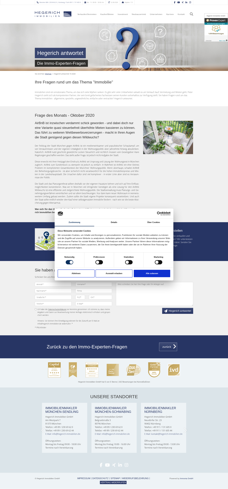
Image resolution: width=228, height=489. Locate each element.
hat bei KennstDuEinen (114, 382)
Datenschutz (100, 478)
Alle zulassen (152, 273)
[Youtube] (107, 465)
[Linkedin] (186, 2)
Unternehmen (156, 14)
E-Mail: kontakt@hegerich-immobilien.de (163, 433)
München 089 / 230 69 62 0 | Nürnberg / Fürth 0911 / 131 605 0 (60, 2)
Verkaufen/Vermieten (87, 14)
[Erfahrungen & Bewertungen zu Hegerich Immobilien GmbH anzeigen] (216, 27)
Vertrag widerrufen (113, 482)
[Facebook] (174, 2)
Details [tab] (114, 222)
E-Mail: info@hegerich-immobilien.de (62, 433)
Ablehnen (76, 273)
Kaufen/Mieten (107, 14)
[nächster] (185, 430)
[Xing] (182, 2)
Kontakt (181, 14)
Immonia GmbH (186, 478)
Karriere (170, 14)
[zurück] (43, 430)
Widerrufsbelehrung (135, 478)
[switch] (99, 262)
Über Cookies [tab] (153, 222)
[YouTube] (178, 2)
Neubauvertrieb (139, 14)
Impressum (83, 478)
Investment (123, 14)
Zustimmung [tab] (74, 222)
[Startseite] (53, 14)
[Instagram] (190, 2)
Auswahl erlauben (114, 273)
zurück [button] (166, 346)
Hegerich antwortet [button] (180, 310)
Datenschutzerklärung (57, 309)
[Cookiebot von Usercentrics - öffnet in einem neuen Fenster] (158, 214)
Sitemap (48, 74)
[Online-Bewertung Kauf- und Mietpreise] (50, 239)
